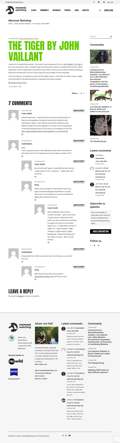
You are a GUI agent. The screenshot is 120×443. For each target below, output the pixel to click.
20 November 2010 (26, 110)
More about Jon (41, 364)
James (69, 400)
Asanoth (98, 168)
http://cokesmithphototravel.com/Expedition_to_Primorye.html (44, 131)
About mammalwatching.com (46, 370)
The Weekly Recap (98, 141)
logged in (21, 296)
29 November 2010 (39, 267)
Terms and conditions (43, 373)
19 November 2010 (13, 39)
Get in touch (39, 376)
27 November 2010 (39, 182)
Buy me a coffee (41, 379)
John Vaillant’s (68, 64)
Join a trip (110, 2)
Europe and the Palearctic (22, 24)
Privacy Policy (44, 436)
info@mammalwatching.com (14, 2)
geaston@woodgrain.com (43, 276)
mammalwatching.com (29, 436)
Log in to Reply (78, 110)
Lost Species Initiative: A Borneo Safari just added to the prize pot (100, 109)
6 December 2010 (52, 205)
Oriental (36, 39)
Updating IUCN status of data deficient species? (98, 371)
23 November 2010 (39, 161)
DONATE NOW (108, 10)
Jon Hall (98, 155)
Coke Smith (26, 113)
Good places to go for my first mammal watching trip (76, 352)
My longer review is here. (17, 83)
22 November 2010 (26, 141)
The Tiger (77, 64)
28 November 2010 (26, 249)
